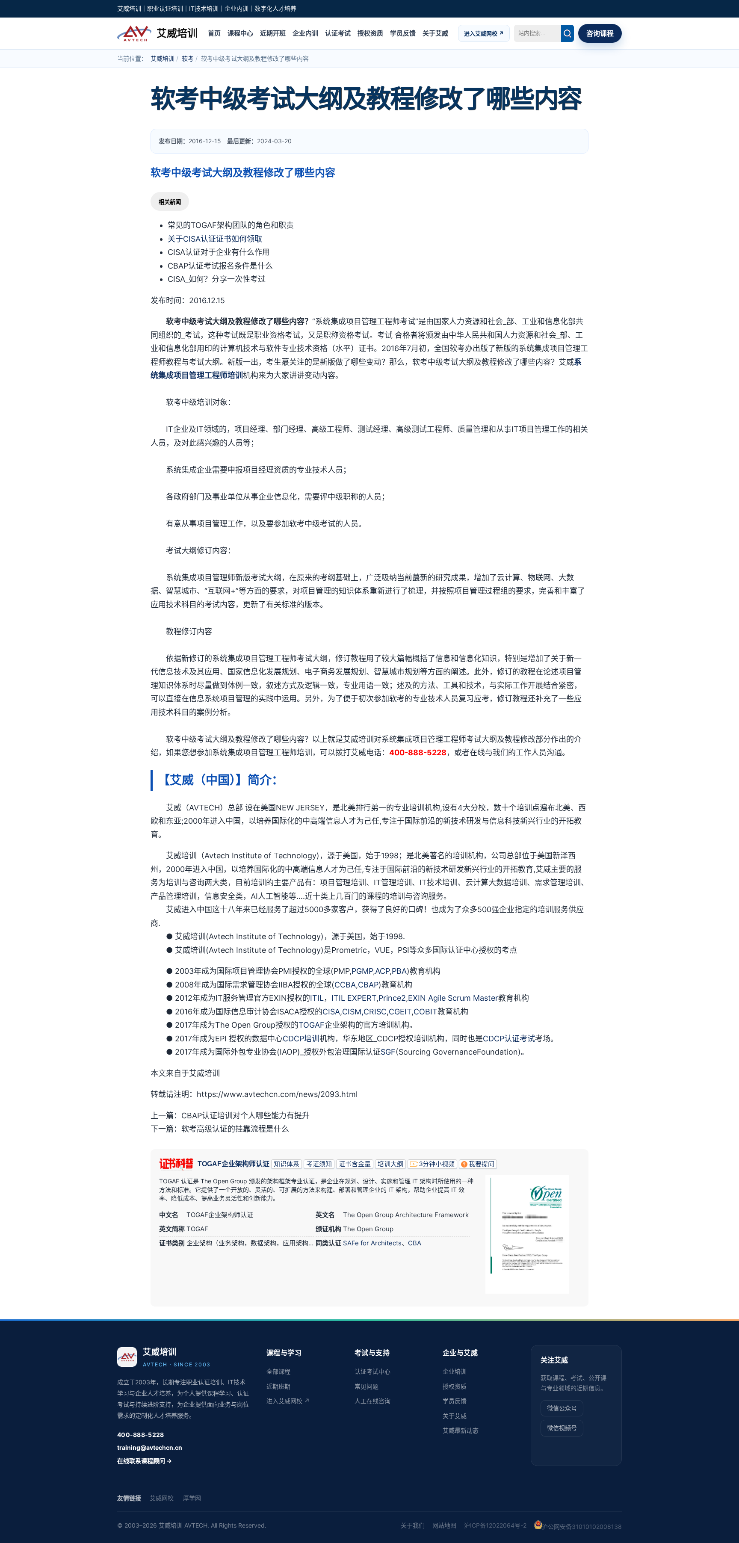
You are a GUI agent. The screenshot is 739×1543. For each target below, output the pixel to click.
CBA (414, 1243)
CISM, (353, 1011)
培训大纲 (390, 1164)
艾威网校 (162, 1498)
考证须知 (319, 1164)
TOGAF (312, 1024)
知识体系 (286, 1164)
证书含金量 (355, 1164)
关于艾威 (435, 33)
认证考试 (338, 33)
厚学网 (192, 1498)
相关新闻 (170, 202)
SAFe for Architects (372, 1243)
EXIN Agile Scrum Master (453, 997)
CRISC (375, 1011)
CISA (331, 1011)
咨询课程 (600, 33)
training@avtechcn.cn (149, 1447)
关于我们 (413, 1525)
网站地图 (444, 1525)
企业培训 (455, 1371)
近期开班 (273, 33)
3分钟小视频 (437, 1164)
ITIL (317, 997)
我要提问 (481, 1164)
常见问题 (366, 1386)
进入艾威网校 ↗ (484, 33)
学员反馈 (403, 33)
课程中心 (240, 33)
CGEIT (400, 1011)
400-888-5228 (140, 1434)
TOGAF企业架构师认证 (233, 1164)
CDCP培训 (301, 1038)
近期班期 (278, 1386)
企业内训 (305, 33)
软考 (188, 58)
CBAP (368, 984)
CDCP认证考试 (509, 1038)
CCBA (345, 984)
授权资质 (370, 33)
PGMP (362, 971)
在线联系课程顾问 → (144, 1460)
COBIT (425, 1011)
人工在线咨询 (372, 1400)
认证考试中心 (372, 1371)
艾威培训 (162, 58)
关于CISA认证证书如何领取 (215, 238)
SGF (388, 1051)
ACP (382, 971)
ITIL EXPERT (353, 997)
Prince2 (392, 997)
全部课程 (278, 1371)
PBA (399, 971)
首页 (214, 33)
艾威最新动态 (461, 1430)
